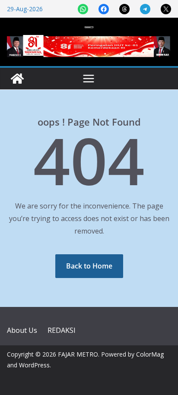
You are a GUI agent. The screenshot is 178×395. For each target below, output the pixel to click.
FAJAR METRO (78, 354)
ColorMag (150, 354)
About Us (22, 330)
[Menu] (88, 78)
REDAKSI (62, 330)
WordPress (34, 365)
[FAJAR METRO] (17, 78)
